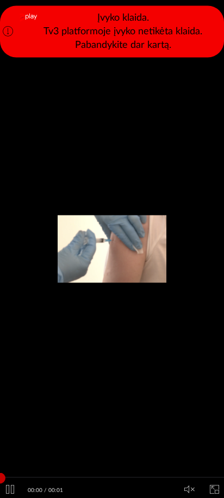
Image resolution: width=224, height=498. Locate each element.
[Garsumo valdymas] (189, 490)
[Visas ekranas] (214, 490)
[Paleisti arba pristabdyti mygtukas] (10, 490)
